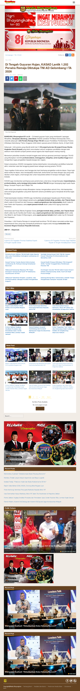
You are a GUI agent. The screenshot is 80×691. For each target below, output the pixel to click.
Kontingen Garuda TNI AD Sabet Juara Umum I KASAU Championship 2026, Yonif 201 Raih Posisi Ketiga (57, 271)
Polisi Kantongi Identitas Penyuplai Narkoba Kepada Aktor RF (38, 307)
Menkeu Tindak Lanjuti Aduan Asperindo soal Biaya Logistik (24, 478)
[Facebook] (66, 55)
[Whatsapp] (21, 78)
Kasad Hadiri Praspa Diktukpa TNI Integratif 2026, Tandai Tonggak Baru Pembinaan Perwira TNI (56, 263)
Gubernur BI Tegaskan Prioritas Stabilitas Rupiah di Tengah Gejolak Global (20, 241)
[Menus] (74, 2)
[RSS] (73, 55)
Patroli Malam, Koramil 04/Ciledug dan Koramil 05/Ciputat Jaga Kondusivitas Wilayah (39, 387)
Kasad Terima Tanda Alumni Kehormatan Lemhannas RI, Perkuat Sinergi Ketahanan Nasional (20, 263)
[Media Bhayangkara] (10, 2)
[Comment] (25, 78)
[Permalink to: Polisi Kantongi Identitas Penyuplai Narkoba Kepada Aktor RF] (40, 297)
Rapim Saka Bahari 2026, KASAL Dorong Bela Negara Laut (15, 307)
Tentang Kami (27, 686)
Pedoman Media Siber (55, 686)
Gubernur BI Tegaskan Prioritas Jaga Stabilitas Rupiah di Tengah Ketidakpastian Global (60, 241)
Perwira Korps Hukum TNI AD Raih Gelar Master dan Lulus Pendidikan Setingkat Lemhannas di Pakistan (22, 256)
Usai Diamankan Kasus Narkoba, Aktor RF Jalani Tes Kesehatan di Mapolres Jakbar (63, 307)
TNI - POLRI (13, 74)
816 (43, 397)
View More (40, 409)
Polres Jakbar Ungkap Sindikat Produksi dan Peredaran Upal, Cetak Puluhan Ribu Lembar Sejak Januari (15, 330)
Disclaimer (67, 686)
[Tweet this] (12, 78)
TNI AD (7, 234)
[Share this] (7, 78)
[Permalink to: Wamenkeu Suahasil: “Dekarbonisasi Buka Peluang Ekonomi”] (40, 609)
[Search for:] (13, 416)
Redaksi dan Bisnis (40, 686)
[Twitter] (70, 55)
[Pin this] (16, 78)
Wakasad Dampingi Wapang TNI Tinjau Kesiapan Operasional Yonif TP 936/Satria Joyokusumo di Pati (20, 271)
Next (49, 397)
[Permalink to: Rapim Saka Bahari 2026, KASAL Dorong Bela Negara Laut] (16, 297)
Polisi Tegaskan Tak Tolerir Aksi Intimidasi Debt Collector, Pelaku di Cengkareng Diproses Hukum (62, 387)
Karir (4, 688)
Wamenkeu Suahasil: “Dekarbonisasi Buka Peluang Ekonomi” (25, 474)
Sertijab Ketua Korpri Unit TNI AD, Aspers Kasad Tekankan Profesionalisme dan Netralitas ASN (55, 256)
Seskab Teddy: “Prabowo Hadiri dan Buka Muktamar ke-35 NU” (25, 482)
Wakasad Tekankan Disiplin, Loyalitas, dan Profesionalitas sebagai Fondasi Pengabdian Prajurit (21, 279)
